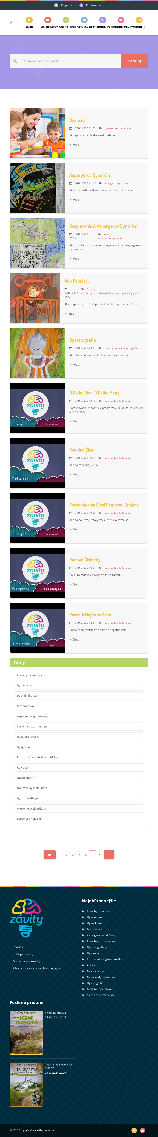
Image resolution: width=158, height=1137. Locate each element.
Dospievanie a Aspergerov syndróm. (103, 226)
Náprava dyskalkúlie (32, 788)
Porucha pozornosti (32, 726)
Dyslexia (77, 120)
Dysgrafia (25, 747)
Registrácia (68, 5)
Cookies (18, 947)
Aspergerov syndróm (89, 175)
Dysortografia (82, 340)
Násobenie (25, 778)
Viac (75, 145)
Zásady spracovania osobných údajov (36, 968)
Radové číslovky (85, 560)
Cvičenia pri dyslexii (31, 819)
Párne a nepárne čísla (90, 615)
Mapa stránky (24, 954)
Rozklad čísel (82, 450)
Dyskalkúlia (27, 695)
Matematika (27, 706)
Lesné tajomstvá (55, 1013)
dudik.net (49, 1130)
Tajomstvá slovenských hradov (59, 1066)
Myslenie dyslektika (31, 808)
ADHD (22, 767)
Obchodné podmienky (26, 961)
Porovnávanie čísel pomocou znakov (104, 505)
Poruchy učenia (29, 675)
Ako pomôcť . (77, 281)
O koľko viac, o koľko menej (94, 393)
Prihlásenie (93, 5)
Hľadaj (134, 60)
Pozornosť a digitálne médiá (37, 757)
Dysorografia (27, 798)
